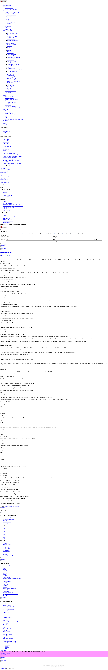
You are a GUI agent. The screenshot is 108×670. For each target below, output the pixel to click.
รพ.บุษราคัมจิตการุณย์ (4, 182)
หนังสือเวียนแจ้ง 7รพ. (11, 22)
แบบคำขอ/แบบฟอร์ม (9, 92)
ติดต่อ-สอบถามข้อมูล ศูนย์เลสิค (11, 106)
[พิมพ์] (5, 255)
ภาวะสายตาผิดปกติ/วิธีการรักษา (11, 99)
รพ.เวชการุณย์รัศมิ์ (4, 172)
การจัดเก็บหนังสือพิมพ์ (11, 61)
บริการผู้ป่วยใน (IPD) (9, 16)
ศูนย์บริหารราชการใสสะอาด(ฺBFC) (12, 12)
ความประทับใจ (8, 105)
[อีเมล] (8, 255)
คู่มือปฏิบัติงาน (8, 29)
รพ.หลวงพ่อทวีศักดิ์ (4, 171)
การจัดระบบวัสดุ (10, 53)
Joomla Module (2, 229)
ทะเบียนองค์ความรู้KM (11, 79)
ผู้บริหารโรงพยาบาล (9, 8)
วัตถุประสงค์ (9, 34)
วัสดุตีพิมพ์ (9, 50)
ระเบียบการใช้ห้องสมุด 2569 (10, 91)
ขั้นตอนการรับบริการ (9, 113)
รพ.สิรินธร (2, 175)
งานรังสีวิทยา (7, 20)
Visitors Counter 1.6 (54, 242)
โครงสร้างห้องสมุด (11, 39)
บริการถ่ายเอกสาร (10, 75)
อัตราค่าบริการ (8, 100)
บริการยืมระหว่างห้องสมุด (12, 71)
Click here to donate (4, 652)
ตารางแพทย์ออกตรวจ (11, 15)
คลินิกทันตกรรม (8, 26)
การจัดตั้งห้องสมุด (8, 32)
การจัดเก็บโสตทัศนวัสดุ (11, 65)
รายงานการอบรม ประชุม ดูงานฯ (13, 81)
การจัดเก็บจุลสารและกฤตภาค (13, 64)
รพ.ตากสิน (2, 168)
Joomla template (3, 668)
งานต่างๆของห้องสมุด (9, 43)
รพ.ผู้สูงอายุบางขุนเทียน (5, 176)
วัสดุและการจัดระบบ (9, 48)
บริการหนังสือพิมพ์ (11, 72)
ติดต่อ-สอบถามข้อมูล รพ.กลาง (11, 124)
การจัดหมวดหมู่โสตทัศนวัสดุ (12, 55)
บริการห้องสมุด (8, 67)
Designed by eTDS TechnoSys (5, 651)
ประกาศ (6, 93)
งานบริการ (9, 47)
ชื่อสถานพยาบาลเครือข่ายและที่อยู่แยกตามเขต (14, 119)
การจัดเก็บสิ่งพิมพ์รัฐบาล (12, 62)
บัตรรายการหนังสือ (11, 85)
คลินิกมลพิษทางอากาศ (9, 27)
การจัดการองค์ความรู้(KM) (10, 78)
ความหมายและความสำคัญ (12, 33)
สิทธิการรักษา (7, 17)
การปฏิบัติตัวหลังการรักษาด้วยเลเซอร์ (12, 107)
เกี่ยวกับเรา (7, 110)
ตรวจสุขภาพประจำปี (9, 23)
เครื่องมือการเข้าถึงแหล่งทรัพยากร (15, 506)
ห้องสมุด (6, 506)
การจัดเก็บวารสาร (10, 60)
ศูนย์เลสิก (7, 19)
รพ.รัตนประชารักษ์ (4, 179)
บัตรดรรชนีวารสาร (11, 86)
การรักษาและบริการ (9, 112)
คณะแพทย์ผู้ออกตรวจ (9, 98)
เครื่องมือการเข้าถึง (9, 84)
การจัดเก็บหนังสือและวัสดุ (12, 58)
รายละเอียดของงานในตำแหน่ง (13, 40)
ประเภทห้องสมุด (10, 37)
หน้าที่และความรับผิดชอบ (12, 36)
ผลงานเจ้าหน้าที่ (8, 88)
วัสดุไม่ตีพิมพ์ (9, 51)
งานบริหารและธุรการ (11, 44)
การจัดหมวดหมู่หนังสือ (11, 54)
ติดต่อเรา (6, 116)
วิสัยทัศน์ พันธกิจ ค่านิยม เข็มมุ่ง (11, 9)
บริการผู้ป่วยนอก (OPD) (9, 13)
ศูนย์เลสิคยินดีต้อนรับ (9, 96)
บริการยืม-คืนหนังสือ (11, 68)
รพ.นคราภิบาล (3, 178)
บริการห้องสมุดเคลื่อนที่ (11, 77)
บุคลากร (9, 41)
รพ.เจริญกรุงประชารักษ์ (5, 169)
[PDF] (1, 255)
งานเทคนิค (9, 46)
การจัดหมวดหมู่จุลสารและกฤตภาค (14, 57)
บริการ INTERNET (11, 74)
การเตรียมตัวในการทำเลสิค (10, 102)
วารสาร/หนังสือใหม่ (9, 89)
